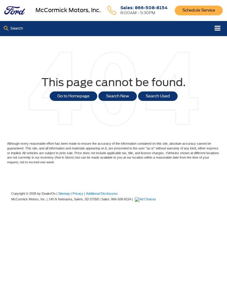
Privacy (77, 193)
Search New (117, 96)
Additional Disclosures (102, 193)
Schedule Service (198, 10)
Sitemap (64, 193)
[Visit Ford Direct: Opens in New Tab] (146, 199)
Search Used (158, 96)
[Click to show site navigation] (217, 28)
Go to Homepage (73, 96)
